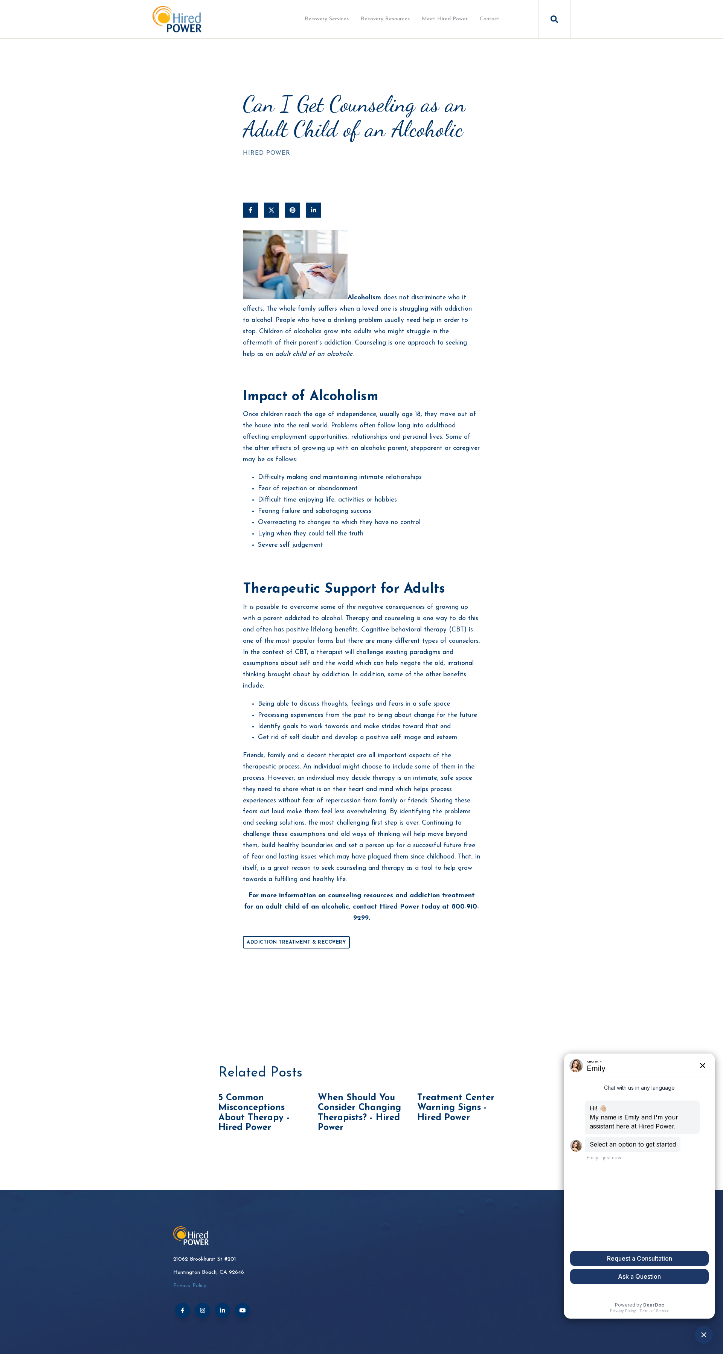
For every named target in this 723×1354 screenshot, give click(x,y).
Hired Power (266, 153)
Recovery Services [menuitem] (327, 19)
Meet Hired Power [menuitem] (445, 19)
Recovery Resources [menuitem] (385, 19)
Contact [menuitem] (489, 19)
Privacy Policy (189, 1285)
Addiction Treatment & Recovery (296, 942)
